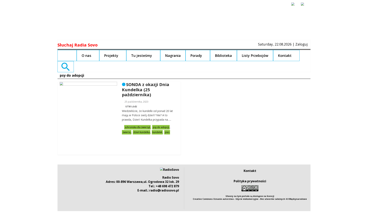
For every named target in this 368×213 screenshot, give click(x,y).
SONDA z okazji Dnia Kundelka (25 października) (145, 89)
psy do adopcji (161, 127)
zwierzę (126, 132)
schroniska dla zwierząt (137, 127)
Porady (196, 55)
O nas (86, 55)
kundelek (157, 132)
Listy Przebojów (255, 55)
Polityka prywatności (250, 181)
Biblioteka (223, 55)
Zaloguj (301, 44)
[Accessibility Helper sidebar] (294, 6)
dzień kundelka (141, 132)
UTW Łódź (131, 106)
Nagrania (173, 55)
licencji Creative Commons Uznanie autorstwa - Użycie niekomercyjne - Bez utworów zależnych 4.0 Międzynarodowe (250, 197)
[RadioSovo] (169, 169)
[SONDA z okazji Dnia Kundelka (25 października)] (88, 84)
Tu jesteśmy (141, 55)
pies (167, 132)
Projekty (111, 55)
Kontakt (285, 55)
